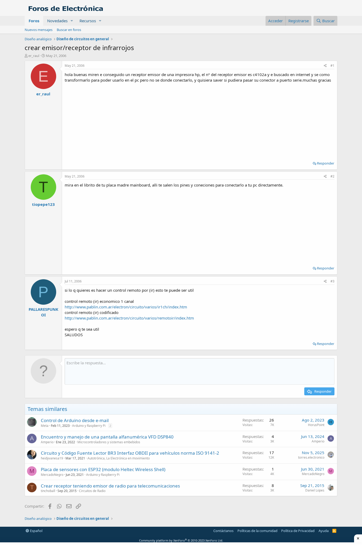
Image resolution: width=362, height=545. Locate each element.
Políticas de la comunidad (257, 530)
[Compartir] (325, 66)
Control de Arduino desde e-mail (75, 420)
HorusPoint (316, 425)
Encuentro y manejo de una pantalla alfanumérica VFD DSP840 (107, 437)
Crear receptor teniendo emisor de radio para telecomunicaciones (110, 486)
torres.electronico (311, 457)
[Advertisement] (199, 120)
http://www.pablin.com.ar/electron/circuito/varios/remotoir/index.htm (129, 318)
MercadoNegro (52, 474)
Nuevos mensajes (38, 29)
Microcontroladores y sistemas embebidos (108, 442)
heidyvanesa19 (52, 458)
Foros (34, 20)
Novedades (57, 20)
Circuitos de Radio (92, 491)
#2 (332, 176)
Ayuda (324, 530)
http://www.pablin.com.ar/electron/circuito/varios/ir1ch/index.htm (126, 306)
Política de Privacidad (298, 530)
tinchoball (48, 491)
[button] (72, 21)
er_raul (33, 55)
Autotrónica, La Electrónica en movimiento (118, 458)
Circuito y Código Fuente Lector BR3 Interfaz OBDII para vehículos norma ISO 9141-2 (130, 453)
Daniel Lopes (314, 490)
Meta (44, 425)
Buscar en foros (69, 29)
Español (35, 530)
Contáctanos (223, 530)
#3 (332, 281)
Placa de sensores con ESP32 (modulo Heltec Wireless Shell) (103, 469)
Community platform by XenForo (181, 540)
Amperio (47, 442)
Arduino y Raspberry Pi (88, 425)
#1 (332, 65)
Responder (325, 163)
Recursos (88, 20)
